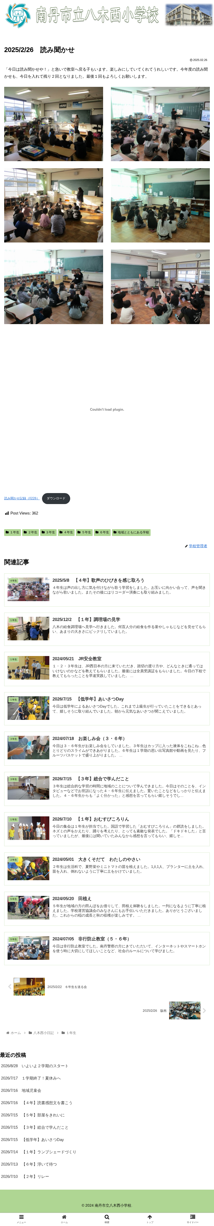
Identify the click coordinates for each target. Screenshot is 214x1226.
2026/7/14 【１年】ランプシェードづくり (38, 1152)
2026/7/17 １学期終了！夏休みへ (31, 1078)
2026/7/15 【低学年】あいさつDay (32, 1139)
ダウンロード (56, 498)
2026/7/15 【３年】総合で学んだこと (35, 1127)
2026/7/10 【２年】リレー (25, 1176)
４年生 (68, 532)
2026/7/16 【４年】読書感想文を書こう (37, 1102)
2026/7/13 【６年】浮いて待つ (29, 1164)
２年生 (32, 532)
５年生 (86, 532)
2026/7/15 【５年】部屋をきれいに (33, 1115)
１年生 (14, 532)
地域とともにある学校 (133, 532)
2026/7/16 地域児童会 (21, 1090)
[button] (198, 734)
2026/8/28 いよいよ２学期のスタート (35, 1066)
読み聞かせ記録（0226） (22, 498)
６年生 (104, 532)
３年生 (50, 532)
